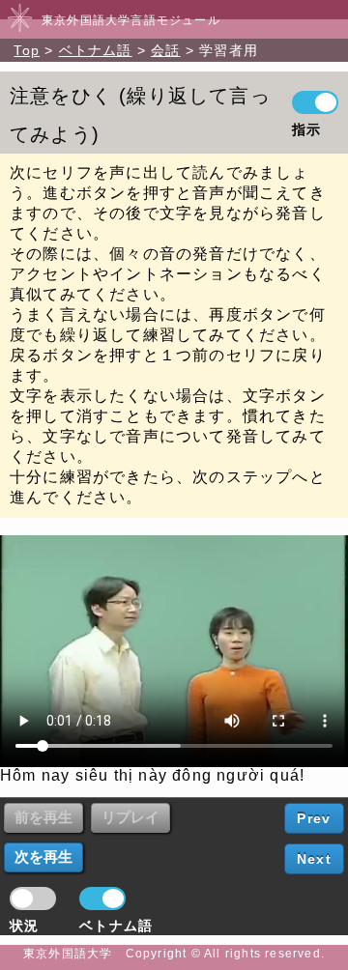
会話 (165, 50)
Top (27, 50)
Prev (314, 818)
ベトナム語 (95, 50)
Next (314, 859)
